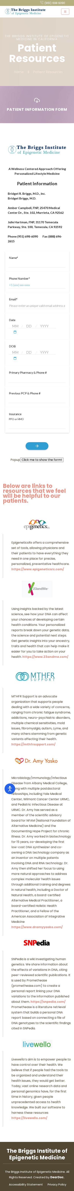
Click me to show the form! (42, 460)
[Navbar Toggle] (65, 12)
